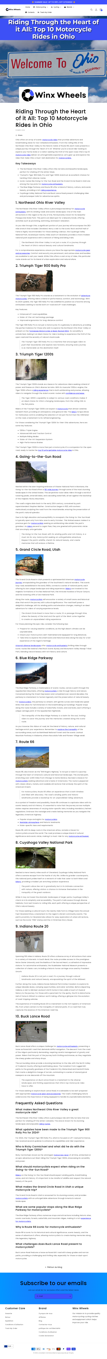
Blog (40, 1321)
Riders (68, 588)
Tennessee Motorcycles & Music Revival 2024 (49, 331)
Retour (7, 1317)
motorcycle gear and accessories (46, 1094)
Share (20, 135)
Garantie (8, 1313)
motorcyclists (37, 523)
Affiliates (42, 1317)
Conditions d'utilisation (14, 1325)
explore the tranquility (67, 729)
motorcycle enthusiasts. (52, 184)
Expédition (9, 1321)
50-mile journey (51, 489)
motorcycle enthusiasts (57, 645)
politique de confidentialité (49, 1328)
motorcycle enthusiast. (79, 836)
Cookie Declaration (46, 1336)
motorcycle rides (49, 140)
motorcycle (62, 409)
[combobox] (8, 1346)
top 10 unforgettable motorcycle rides (55, 450)
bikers (18, 881)
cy (65, 158)
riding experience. (49, 190)
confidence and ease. (75, 393)
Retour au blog (54, 1267)
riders (30, 526)
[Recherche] (91, 9)
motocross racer (61, 1155)
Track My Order (11, 1328)
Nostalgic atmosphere (29, 822)
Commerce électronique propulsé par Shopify (60, 1353)
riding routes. (44, 1124)
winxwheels (41, 1353)
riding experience (40, 390)
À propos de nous (45, 1313)
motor (61, 158)
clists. (69, 158)
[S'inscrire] (70, 1296)
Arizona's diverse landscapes (28, 645)
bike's (74, 412)
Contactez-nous (45, 1325)
